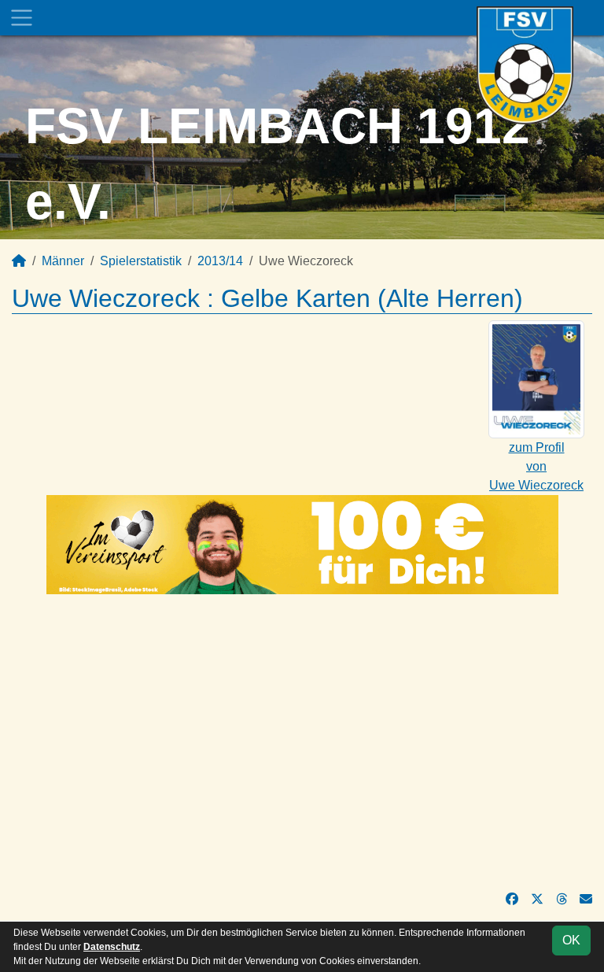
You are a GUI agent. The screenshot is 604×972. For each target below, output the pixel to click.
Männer (63, 261)
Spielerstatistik (141, 261)
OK (571, 940)
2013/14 (220, 261)
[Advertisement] (302, 742)
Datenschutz (111, 946)
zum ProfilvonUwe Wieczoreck (536, 466)
